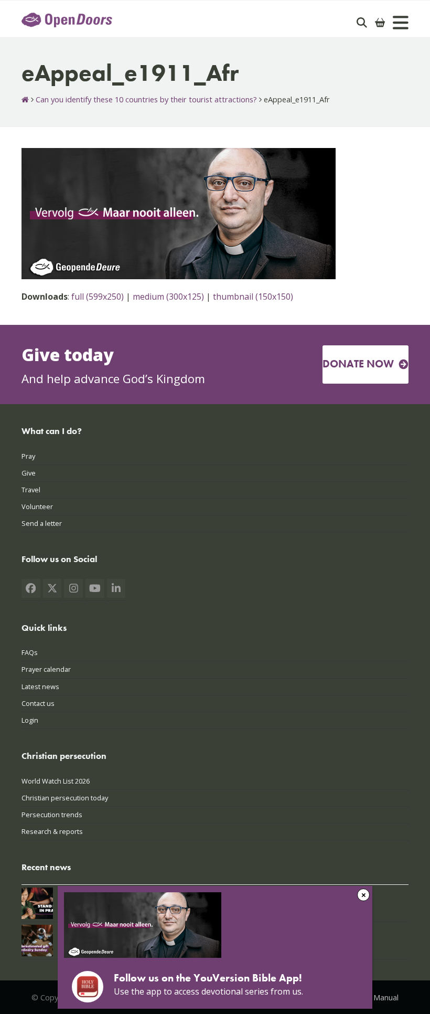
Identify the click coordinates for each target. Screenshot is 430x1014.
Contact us (38, 703)
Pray (28, 456)
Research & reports (52, 831)
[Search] (362, 22)
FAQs (30, 652)
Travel (31, 489)
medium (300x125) (168, 296)
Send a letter (42, 523)
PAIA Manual (377, 997)
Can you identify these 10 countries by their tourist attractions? (146, 99)
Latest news (40, 686)
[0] (380, 22)
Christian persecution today (65, 797)
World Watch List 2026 (56, 781)
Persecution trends (52, 814)
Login (30, 720)
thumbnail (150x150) (253, 296)
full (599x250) (97, 296)
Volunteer (37, 506)
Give (29, 473)
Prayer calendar (46, 669)
